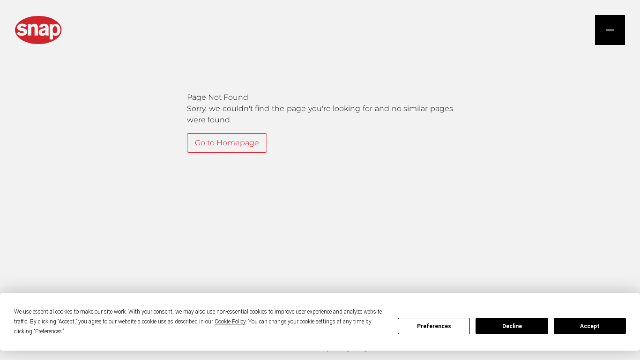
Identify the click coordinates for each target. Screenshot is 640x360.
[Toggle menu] (610, 30)
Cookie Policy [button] (230, 321)
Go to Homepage (227, 142)
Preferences (434, 326)
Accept (590, 326)
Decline (512, 326)
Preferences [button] (48, 331)
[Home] (38, 30)
